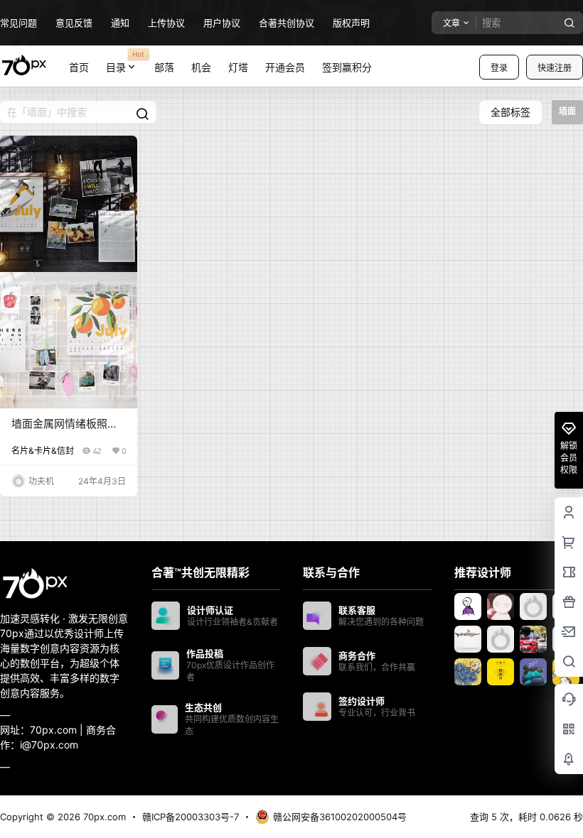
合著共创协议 (286, 22)
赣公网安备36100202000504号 (340, 816)
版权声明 (351, 22)
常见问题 (18, 22)
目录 (125, 61)
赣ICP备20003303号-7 (190, 816)
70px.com (103, 816)
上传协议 (166, 22)
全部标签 (510, 112)
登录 (499, 67)
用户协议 (221, 22)
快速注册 (554, 67)
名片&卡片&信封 (42, 450)
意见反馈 (73, 22)
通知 (120, 22)
